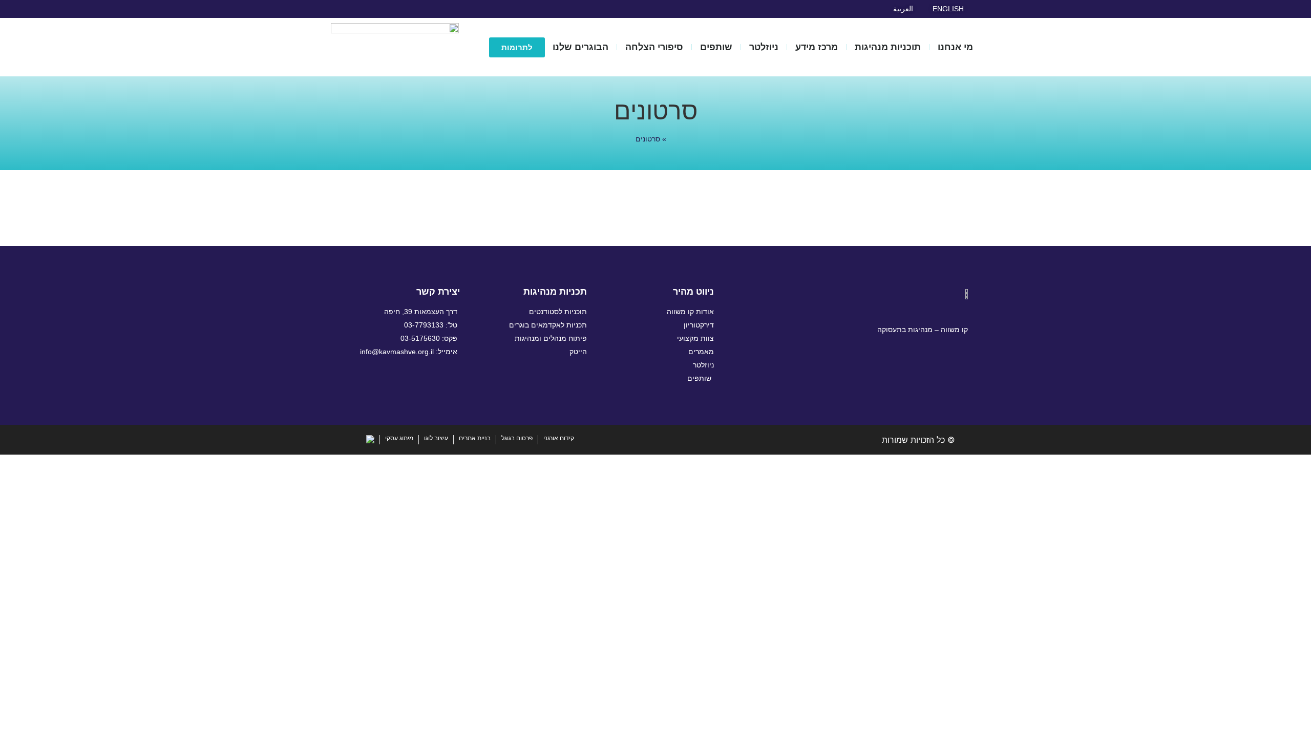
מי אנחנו (955, 47)
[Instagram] (373, 8)
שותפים (716, 47)
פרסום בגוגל (517, 438)
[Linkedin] (359, 8)
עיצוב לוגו (436, 438)
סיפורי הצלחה (654, 47)
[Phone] (903, 373)
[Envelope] (344, 8)
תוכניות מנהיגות (888, 47)
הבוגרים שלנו (580, 47)
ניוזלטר (763, 47)
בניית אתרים (475, 438)
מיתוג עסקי (399, 438)
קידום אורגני (558, 438)
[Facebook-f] (388, 8)
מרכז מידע (816, 47)
